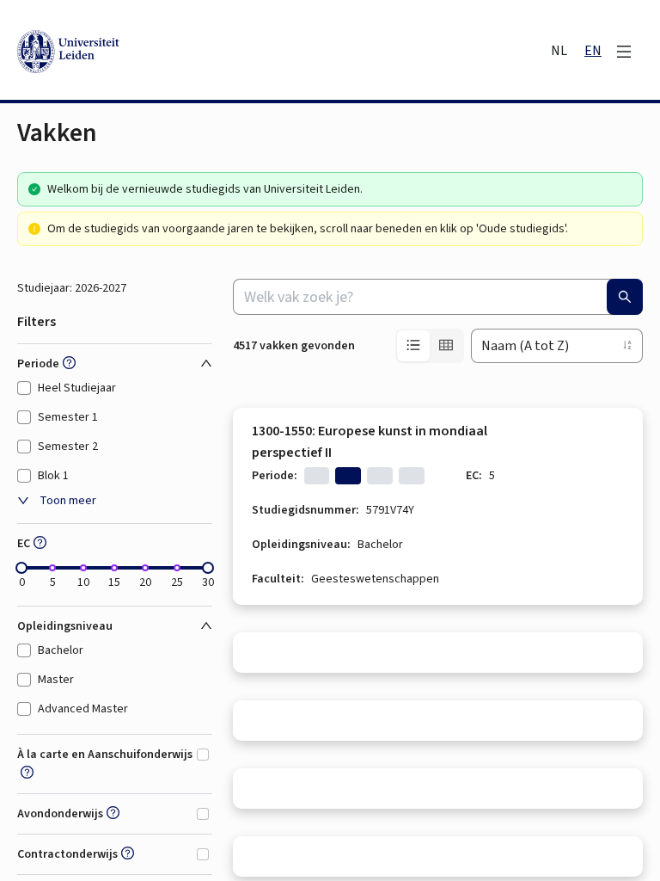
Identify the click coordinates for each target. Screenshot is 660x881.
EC (23, 543)
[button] (67, 364)
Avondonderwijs (60, 813)
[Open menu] (624, 51)
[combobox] (438, 297)
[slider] (21, 568)
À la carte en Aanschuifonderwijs (104, 754)
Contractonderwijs (67, 854)
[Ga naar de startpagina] (146, 51)
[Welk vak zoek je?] (625, 297)
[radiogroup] (429, 346)
